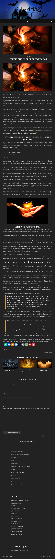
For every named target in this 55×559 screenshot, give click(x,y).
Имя (4, 386)
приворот (15, 109)
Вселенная (14, 448)
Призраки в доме (15, 478)
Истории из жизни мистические (19, 508)
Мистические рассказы (16, 518)
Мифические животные (17, 520)
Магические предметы (16, 511)
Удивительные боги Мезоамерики (19, 484)
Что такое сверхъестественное (19, 487)
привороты (5, 130)
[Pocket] (33, 344)
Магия (4, 100)
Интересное (14, 506)
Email (4, 393)
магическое (14, 96)
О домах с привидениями (17, 472)
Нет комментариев (47, 352)
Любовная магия (42, 370)
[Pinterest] (30, 344)
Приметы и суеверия (16, 528)
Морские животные (16, 521)
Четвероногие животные (17, 534)
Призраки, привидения (17, 526)
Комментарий (6, 411)
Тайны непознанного (16, 481)
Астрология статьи (15, 502)
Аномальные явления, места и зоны (20, 500)
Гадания (13, 505)
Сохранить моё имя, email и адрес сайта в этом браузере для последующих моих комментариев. (26, 408)
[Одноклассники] (12, 344)
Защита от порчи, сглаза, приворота (20, 454)
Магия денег (14, 513)
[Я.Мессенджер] (5, 344)
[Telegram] (16, 344)
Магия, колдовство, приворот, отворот (20, 466)
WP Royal (10, 556)
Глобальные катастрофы (17, 451)
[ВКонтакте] (9, 344)
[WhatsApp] (26, 344)
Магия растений (15, 516)
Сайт (4, 400)
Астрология (14, 445)
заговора (35, 130)
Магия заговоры (27, 56)
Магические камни (15, 510)
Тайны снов (14, 533)
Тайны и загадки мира (16, 531)
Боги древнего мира (16, 503)
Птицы (13, 529)
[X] (19, 344)
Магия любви (14, 463)
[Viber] (23, 344)
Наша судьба (14, 469)
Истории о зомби (15, 457)
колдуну (5, 115)
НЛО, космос (14, 523)
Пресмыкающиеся (15, 524)
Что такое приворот (9, 370)
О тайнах (27, 8)
